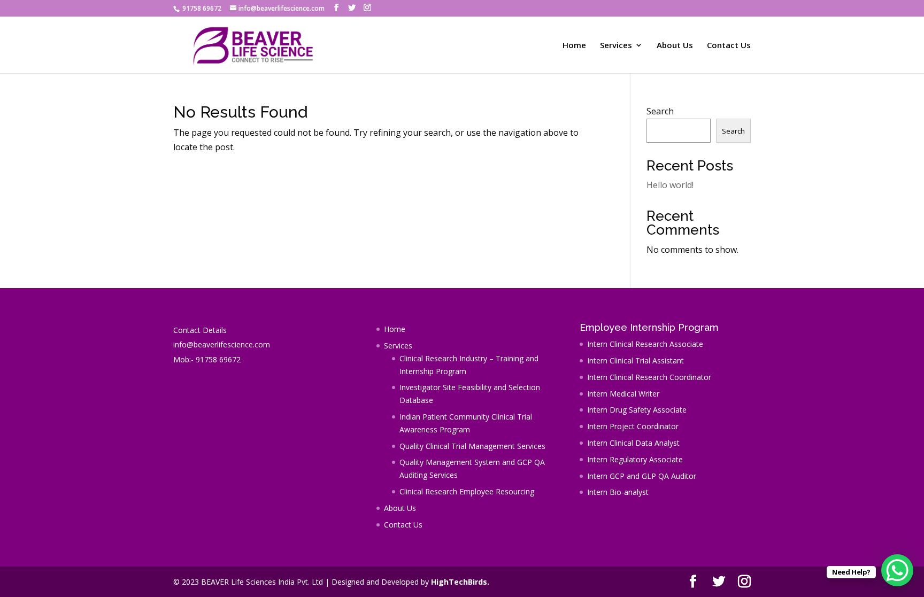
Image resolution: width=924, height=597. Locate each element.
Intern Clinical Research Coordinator (649, 377)
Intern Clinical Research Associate (645, 344)
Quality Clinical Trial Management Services (472, 446)
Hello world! (670, 185)
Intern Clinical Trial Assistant (635, 360)
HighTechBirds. (460, 582)
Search (660, 111)
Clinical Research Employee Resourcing (466, 491)
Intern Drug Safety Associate (637, 410)
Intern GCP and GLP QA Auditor (641, 476)
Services (616, 45)
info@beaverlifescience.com (221, 344)
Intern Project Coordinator (633, 426)
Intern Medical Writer (623, 394)
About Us (675, 45)
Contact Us (729, 45)
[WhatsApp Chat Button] (897, 570)
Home (574, 45)
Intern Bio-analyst (618, 492)
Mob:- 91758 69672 (207, 359)
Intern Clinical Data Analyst (633, 443)
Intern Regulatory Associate (635, 459)
